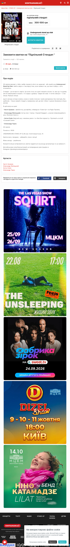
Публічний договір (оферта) (12, 531)
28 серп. (8, 64)
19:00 (6, 69)
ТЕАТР (18, 516)
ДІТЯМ (63, 516)
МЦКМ (29, 516)
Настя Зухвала (8, 164)
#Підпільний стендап (12, 44)
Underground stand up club (24, 8)
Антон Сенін (7, 168)
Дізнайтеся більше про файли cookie (37, 536)
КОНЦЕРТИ (6, 516)
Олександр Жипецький (11, 166)
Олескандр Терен (9, 170)
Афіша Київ (4, 8)
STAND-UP (12, 8)
